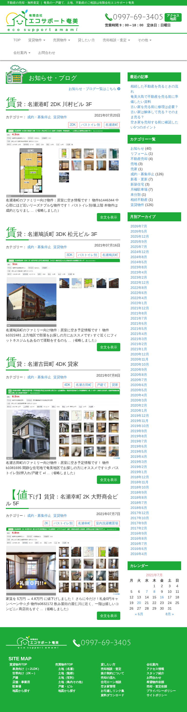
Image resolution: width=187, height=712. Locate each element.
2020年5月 (139, 390)
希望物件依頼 (155, 682)
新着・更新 (139, 179)
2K (46, 523)
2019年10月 (140, 426)
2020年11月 (140, 359)
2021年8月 (139, 313)
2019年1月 (139, 472)
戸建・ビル (65, 686)
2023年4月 (139, 272)
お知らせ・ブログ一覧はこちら (93, 89)
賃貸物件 (35, 40)
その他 (143, 40)
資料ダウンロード (112, 695)
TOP (16, 40)
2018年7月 (139, 503)
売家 (134, 169)
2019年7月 (139, 441)
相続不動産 (139, 200)
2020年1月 (139, 410)
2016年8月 (139, 538)
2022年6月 (139, 293)
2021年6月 (139, 323)
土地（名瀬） (67, 669)
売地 (134, 164)
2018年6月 (139, 508)
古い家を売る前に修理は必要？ (154, 107)
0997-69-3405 (138, 17)
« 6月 (139, 614)
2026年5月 (139, 231)
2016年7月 (139, 544)
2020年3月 (139, 400)
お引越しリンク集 (112, 690)
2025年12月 (140, 236)
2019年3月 (139, 462)
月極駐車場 (139, 189)
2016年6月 (139, 549)
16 (162, 597)
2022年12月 (140, 282)
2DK (73, 125)
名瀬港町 (111, 125)
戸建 (15, 677)
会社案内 (20, 53)
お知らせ (137, 148)
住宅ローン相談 (111, 682)
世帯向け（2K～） (24, 673)
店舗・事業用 (21, 682)
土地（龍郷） (67, 673)
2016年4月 (139, 554)
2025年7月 (139, 247)
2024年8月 (139, 257)
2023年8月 (139, 267)
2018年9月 (139, 492)
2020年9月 (139, 369)
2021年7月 (139, 318)
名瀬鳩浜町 (110, 255)
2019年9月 (139, 431)
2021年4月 (139, 334)
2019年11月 (140, 421)
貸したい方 (86, 40)
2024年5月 (139, 262)
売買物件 (60, 40)
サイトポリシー (157, 695)
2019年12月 (140, 416)
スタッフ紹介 (155, 673)
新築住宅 (137, 184)
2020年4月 (139, 395)
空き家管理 (108, 686)
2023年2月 (139, 277)
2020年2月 (139, 405)
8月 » (170, 614)
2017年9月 (139, 523)
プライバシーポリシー (161, 690)
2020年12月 (140, 354)
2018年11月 (140, 482)
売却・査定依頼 (157, 686)
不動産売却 (139, 159)
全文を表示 (108, 217)
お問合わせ (46, 53)
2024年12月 (140, 252)
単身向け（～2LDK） (26, 669)
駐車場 (16, 686)
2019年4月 (139, 456)
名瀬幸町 (84, 523)
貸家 (115, 385)
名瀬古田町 (84, 385)
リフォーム (139, 154)
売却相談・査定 (115, 40)
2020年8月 (139, 375)
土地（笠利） (67, 677)
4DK (67, 385)
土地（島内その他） (71, 682)
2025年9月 (139, 242)
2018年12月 (140, 477)
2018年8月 (139, 497)
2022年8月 (139, 288)
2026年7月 (139, 226)
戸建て (101, 385)
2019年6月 (139, 446)
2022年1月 (139, 303)
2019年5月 (139, 451)
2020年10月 (140, 364)
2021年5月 (139, 329)
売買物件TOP (64, 664)
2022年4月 (139, 298)
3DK (69, 255)
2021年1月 (139, 349)
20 (139, 603)
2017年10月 (140, 518)
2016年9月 (139, 533)
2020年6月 (139, 385)
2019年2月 (139, 467)
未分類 (136, 194)
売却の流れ (108, 677)
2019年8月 (139, 436)
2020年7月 (139, 380)
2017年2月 (139, 528)
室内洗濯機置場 (107, 523)
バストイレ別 (90, 125)
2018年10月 (140, 487)
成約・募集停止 (39, 117)
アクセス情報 (155, 669)
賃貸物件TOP (18, 664)
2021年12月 (140, 308)
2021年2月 (139, 344)
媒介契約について (112, 673)
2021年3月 (139, 339)
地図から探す (21, 690)
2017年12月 (140, 513)
